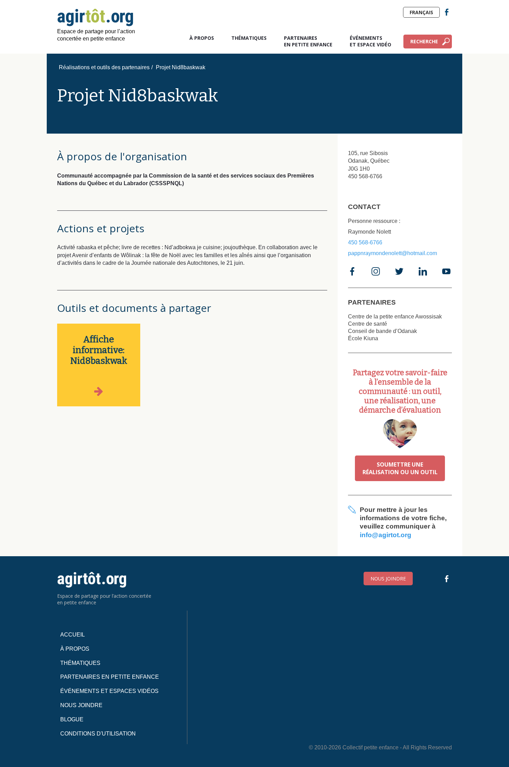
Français (421, 12)
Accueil (72, 635)
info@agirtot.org (385, 535)
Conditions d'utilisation (98, 734)
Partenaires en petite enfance (308, 41)
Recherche (424, 41)
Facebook (446, 12)
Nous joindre (388, 578)
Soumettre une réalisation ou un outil (400, 468)
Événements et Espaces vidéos (109, 691)
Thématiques (249, 38)
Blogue (71, 719)
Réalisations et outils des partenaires (104, 67)
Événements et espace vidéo (370, 41)
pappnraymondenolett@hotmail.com (392, 253)
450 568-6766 (365, 242)
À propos (201, 38)
